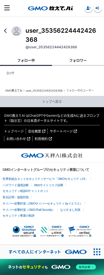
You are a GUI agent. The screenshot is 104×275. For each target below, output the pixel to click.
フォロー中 (26, 60)
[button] (88, 8)
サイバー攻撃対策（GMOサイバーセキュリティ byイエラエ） (43, 203)
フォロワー (78, 60)
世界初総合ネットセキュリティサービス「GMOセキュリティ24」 (45, 179)
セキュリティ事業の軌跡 (19, 215)
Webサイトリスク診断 (48, 185)
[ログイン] (98, 8)
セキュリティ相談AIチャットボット (26, 191)
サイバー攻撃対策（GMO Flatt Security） (29, 210)
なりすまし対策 (70, 210)
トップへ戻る (52, 101)
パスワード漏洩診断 (16, 185)
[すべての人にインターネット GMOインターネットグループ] (45, 252)
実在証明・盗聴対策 (16, 197)
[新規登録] (88, 8)
